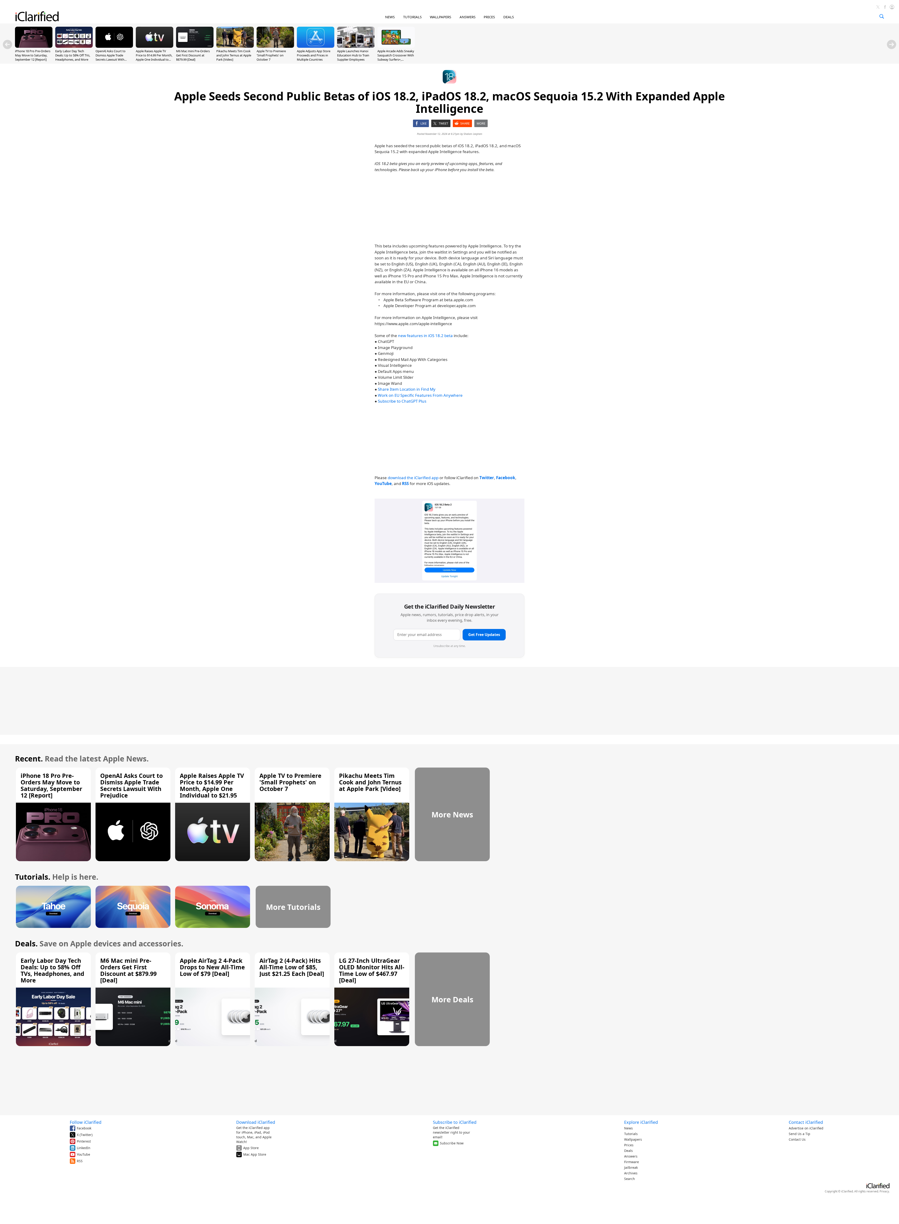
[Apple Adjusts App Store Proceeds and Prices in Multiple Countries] (315, 46)
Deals (628, 1150)
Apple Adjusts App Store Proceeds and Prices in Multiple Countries (313, 55)
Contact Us (797, 1139)
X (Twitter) (84, 1134)
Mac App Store (254, 1154)
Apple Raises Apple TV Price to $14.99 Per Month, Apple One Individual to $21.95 (154, 57)
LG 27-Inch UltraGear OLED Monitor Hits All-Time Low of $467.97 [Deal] (371, 970)
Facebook (84, 1128)
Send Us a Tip (799, 1134)
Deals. (26, 943)
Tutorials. (32, 877)
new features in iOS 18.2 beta (425, 335)
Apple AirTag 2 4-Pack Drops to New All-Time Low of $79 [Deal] (212, 967)
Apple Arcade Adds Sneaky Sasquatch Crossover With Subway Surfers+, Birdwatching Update (395, 57)
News (628, 1128)
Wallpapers (633, 1139)
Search (629, 1178)
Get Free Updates (484, 634)
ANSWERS (467, 17)
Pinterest (84, 1141)
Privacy (884, 1191)
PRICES (489, 17)
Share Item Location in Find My (406, 389)
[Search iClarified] (881, 16)
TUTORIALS (412, 17)
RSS (80, 1161)
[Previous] (7, 44)
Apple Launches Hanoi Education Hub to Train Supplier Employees (353, 55)
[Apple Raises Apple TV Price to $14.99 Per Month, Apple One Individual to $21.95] (154, 46)
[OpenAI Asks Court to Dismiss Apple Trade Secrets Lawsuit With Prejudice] (114, 46)
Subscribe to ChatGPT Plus (402, 401)
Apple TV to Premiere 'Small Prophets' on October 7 (271, 55)
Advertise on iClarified (806, 1128)
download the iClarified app (413, 477)
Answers (630, 1156)
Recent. (29, 759)
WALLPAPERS (440, 17)
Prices (629, 1145)
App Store (251, 1148)
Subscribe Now (452, 1143)
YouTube (83, 1154)
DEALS (508, 17)
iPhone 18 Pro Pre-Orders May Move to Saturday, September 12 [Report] (32, 55)
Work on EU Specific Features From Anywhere (420, 395)
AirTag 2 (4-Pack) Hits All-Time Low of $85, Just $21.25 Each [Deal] (291, 967)
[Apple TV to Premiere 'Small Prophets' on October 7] (275, 46)
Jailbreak (631, 1167)
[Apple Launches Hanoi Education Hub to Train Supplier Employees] (356, 46)
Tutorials (631, 1134)
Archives (630, 1173)
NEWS (390, 17)
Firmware (631, 1162)
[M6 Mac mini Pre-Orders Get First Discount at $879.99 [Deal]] (195, 46)
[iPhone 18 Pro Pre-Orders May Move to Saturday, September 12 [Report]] (33, 46)
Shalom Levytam (473, 134)
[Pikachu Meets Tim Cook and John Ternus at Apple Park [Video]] (235, 46)
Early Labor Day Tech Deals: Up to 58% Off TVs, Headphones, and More (72, 55)
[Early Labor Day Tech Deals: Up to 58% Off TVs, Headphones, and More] (74, 46)
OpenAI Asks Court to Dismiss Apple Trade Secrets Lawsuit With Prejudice (110, 57)
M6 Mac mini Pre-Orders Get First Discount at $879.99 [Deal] (193, 55)
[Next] (891, 44)
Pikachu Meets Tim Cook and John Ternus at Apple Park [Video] (233, 55)
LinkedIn (83, 1148)
